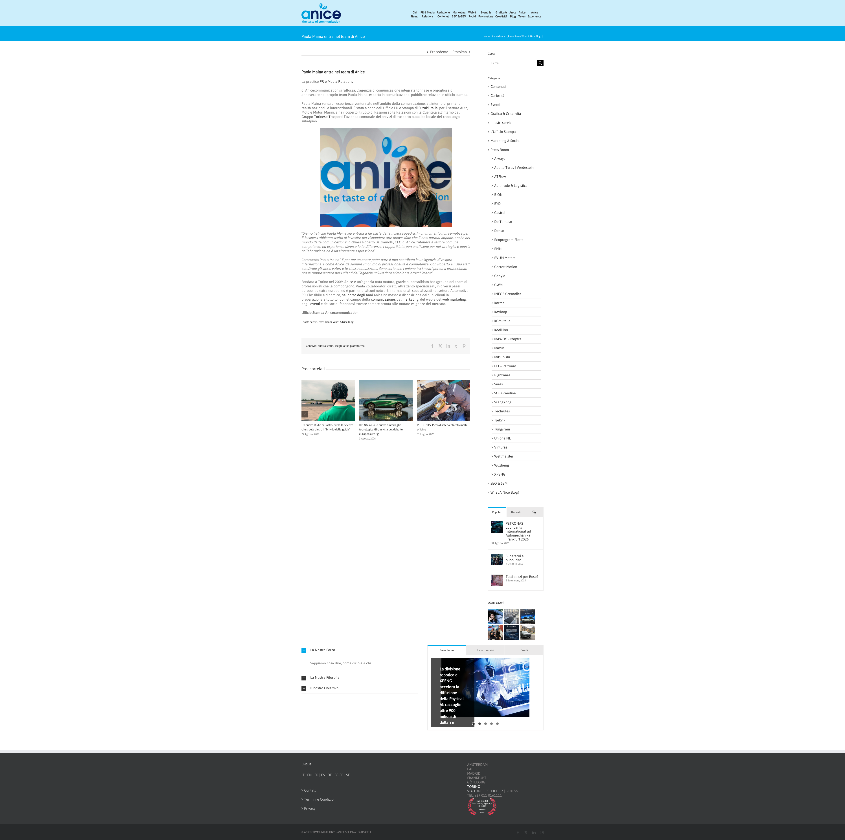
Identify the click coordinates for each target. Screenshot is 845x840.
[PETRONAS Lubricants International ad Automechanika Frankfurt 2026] (497, 524)
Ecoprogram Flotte (509, 240)
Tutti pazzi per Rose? (522, 577)
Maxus (499, 348)
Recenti (515, 512)
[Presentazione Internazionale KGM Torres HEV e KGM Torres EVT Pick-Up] (527, 632)
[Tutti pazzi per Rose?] (497, 577)
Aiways (499, 158)
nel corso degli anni (357, 295)
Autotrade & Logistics (510, 185)
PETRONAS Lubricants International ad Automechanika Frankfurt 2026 (518, 531)
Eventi (495, 105)
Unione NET (503, 438)
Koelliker (501, 330)
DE (329, 775)
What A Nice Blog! (344, 322)
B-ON (498, 195)
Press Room (325, 322)
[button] (304, 410)
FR (316, 775)
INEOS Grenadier (507, 294)
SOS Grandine (505, 393)
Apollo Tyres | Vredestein (514, 167)
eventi (315, 304)
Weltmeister (503, 456)
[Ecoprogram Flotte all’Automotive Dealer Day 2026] (511, 632)
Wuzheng (501, 465)
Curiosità (497, 95)
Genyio (499, 276)
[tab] (447, 650)
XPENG (499, 474)
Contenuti (498, 86)
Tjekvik (499, 420)
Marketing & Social (505, 141)
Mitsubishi (502, 357)
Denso (499, 231)
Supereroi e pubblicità (515, 558)
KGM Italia (502, 321)
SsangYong (502, 402)
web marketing (454, 299)
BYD (497, 204)
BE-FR (339, 775)
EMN (498, 249)
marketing (410, 299)
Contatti (310, 790)
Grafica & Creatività (505, 114)
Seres (498, 384)
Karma (499, 303)
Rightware (502, 375)
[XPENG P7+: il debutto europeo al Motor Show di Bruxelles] (527, 617)
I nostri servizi (309, 322)
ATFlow (500, 176)
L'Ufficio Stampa (503, 132)
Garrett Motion (505, 267)
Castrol (499, 213)
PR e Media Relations (336, 81)
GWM (498, 285)
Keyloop (500, 312)
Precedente (439, 52)
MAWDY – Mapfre (508, 339)
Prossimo (459, 52)
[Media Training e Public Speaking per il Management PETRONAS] (495, 632)
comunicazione (383, 299)
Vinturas (500, 447)
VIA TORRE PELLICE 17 (485, 791)
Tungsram (502, 429)
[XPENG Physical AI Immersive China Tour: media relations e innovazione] (495, 617)
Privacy (310, 808)
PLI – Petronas (505, 366)
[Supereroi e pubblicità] (497, 556)
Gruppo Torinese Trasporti (322, 117)
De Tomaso (503, 222)
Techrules (502, 411)
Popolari (497, 512)
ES (323, 775)
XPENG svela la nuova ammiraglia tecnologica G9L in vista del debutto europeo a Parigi (381, 429)
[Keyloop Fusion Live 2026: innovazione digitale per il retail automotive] (511, 617)
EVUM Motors (504, 258)
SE (348, 775)
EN (309, 775)
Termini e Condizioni (320, 799)
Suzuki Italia (428, 108)
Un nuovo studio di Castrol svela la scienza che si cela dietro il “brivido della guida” (452, 687)
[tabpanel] (485, 692)
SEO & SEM (498, 483)
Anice (348, 282)
